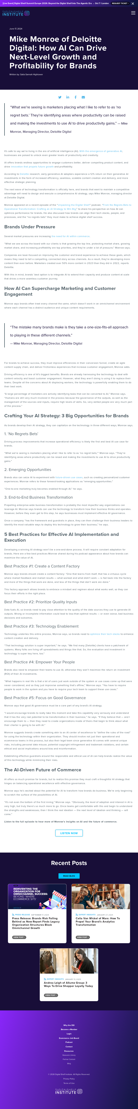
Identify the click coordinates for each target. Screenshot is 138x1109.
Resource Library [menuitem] (69, 1055)
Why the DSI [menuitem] (69, 1025)
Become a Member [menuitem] (69, 1029)
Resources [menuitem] (69, 1051)
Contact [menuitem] (69, 1046)
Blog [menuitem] (69, 1063)
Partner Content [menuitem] (69, 1059)
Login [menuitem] (69, 1033)
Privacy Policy (69, 1078)
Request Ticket (119, 3)
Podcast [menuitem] (69, 1042)
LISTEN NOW (69, 833)
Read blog (69, 876)
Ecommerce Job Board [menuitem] (69, 1038)
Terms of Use (69, 1083)
